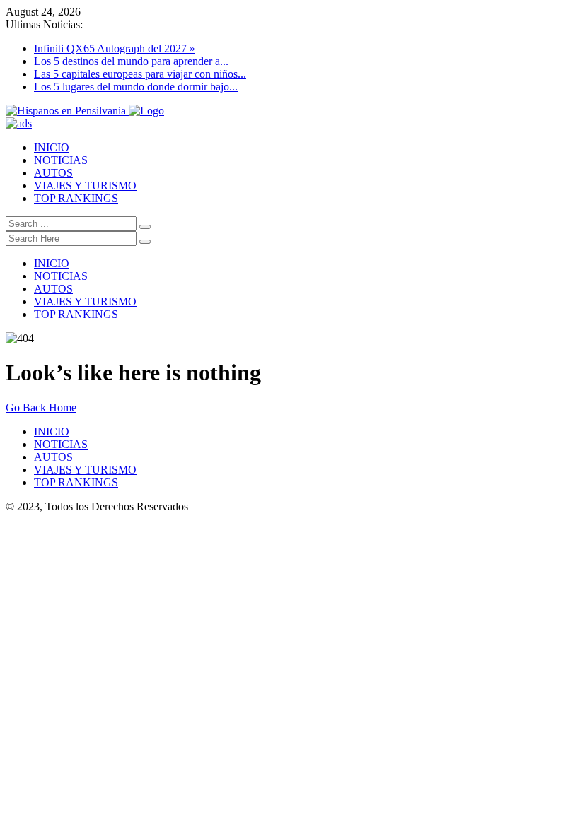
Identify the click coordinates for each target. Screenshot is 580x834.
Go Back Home (41, 407)
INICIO (51, 147)
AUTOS (53, 173)
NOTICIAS (61, 160)
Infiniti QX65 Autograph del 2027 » (114, 48)
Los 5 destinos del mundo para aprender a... (131, 61)
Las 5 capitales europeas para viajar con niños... (140, 74)
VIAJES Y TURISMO (85, 186)
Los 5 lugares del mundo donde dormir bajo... (136, 87)
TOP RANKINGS (76, 198)
